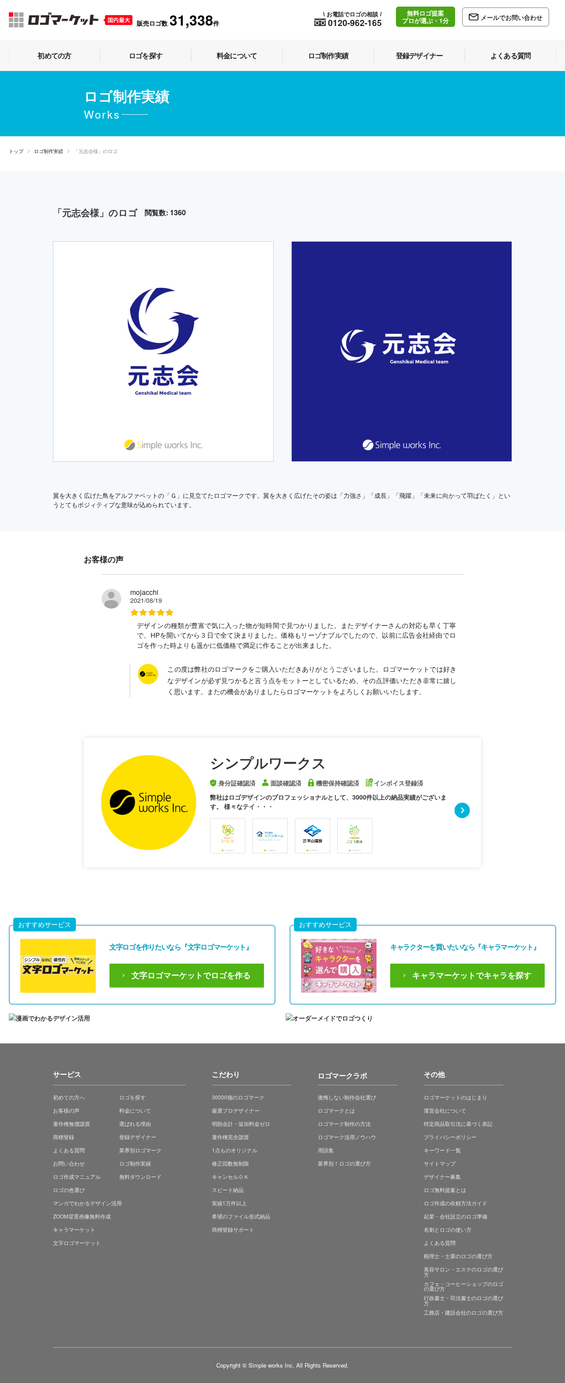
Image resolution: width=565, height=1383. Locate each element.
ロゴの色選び (69, 1189)
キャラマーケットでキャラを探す (471, 975)
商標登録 (63, 1136)
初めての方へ (69, 1097)
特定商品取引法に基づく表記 (458, 1123)
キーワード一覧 (442, 1150)
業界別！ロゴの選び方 (344, 1163)
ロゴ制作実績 (48, 150)
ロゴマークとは (336, 1110)
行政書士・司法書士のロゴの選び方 (463, 1300)
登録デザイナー (137, 1136)
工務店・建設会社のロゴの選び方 (463, 1312)
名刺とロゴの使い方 (447, 1229)
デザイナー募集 (442, 1176)
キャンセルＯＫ (230, 1176)
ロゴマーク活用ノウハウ (347, 1136)
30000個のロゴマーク (238, 1097)
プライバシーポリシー (450, 1136)
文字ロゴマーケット (77, 1242)
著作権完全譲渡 (230, 1136)
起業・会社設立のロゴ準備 (455, 1216)
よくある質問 (69, 1150)
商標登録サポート (233, 1229)
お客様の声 (66, 1110)
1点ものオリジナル (234, 1150)
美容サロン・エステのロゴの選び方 (463, 1271)
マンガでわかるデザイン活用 (87, 1203)
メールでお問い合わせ (511, 17)
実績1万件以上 (229, 1203)
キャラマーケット (74, 1229)
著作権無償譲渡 (71, 1123)
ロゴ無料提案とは (445, 1189)
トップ (16, 150)
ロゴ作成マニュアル (77, 1176)
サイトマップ (440, 1163)
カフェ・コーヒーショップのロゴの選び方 (463, 1286)
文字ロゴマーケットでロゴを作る (191, 975)
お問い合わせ (69, 1163)
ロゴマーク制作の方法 (344, 1123)
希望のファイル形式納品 (241, 1216)
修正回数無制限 (230, 1163)
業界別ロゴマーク (140, 1150)
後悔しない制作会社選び (347, 1097)
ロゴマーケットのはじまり (455, 1097)
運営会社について (445, 1110)
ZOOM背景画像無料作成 (82, 1216)
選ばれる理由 (135, 1123)
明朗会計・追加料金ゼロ (241, 1123)
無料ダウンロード (140, 1176)
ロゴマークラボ (342, 1074)
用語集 (326, 1150)
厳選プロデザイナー (236, 1110)
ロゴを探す (132, 1097)
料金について (135, 1110)
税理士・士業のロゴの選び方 (458, 1256)
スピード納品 (228, 1189)
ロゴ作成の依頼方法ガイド (455, 1203)
